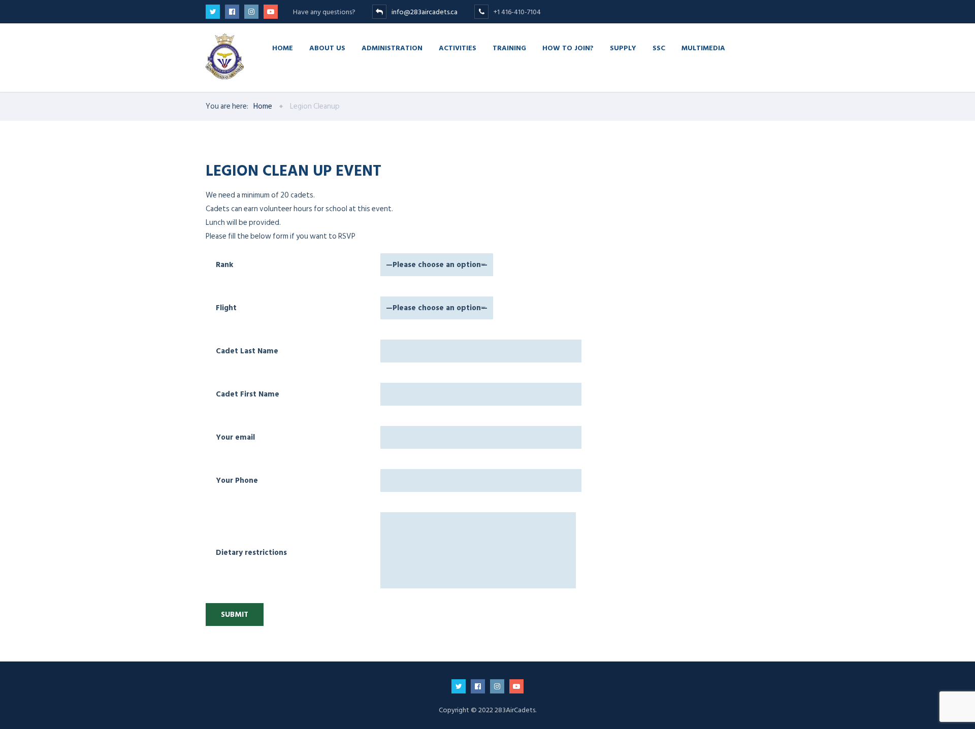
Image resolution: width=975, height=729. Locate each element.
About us (327, 47)
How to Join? (568, 47)
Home (282, 47)
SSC (659, 47)
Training (509, 47)
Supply (623, 47)
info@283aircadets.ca (425, 12)
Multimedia (703, 47)
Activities (457, 47)
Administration (392, 47)
